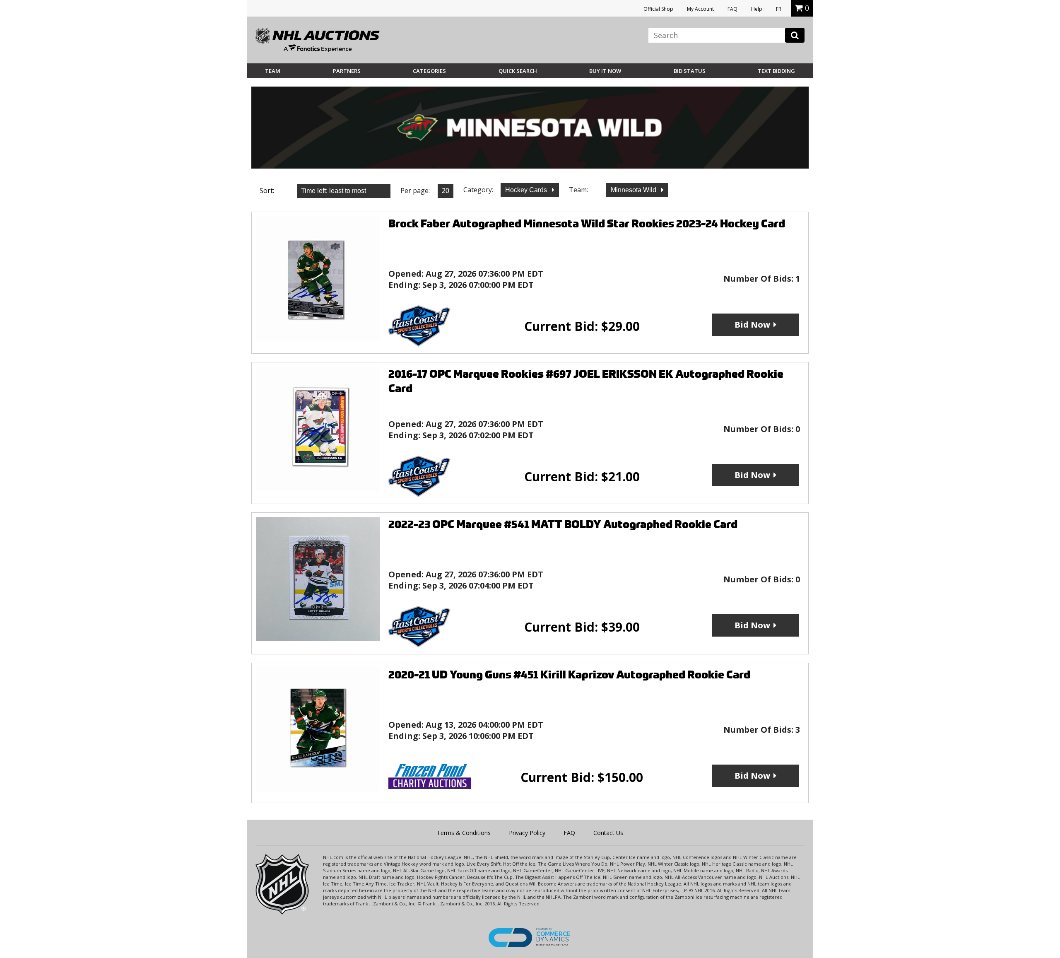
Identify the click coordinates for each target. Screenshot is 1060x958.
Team (272, 71)
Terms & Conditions (464, 833)
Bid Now (752, 324)
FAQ (732, 8)
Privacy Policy (527, 833)
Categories (429, 71)
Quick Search (518, 71)
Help (756, 8)
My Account (700, 8)
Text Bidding (776, 71)
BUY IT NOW (605, 71)
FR (778, 8)
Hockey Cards (527, 189)
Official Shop (658, 8)
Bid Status (690, 71)
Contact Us (608, 833)
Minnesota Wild (634, 189)
